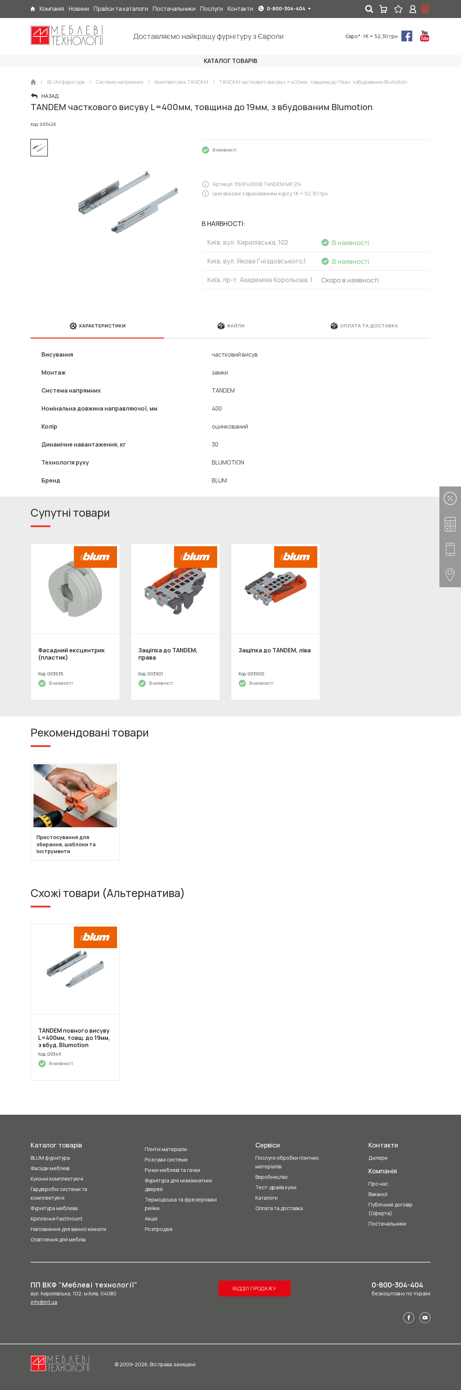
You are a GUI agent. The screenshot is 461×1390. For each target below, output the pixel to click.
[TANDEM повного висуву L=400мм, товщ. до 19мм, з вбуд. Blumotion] (75, 969)
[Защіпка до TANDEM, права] (175, 589)
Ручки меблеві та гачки (172, 1170)
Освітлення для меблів (58, 1239)
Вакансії (378, 1194)
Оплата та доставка (279, 1208)
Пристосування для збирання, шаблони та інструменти (66, 844)
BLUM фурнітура (50, 1157)
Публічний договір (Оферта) (390, 1209)
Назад (50, 96)
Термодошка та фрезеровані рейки (181, 1204)
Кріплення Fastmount (56, 1218)
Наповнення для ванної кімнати (68, 1229)
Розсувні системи (166, 1159)
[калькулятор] (425, 9)
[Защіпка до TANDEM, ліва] (275, 589)
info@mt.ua (44, 1302)
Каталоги (266, 1197)
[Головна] (33, 8)
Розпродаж (159, 1229)
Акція (151, 1218)
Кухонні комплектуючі (57, 1178)
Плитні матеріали (166, 1149)
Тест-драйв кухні (275, 1187)
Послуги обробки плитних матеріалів (287, 1162)
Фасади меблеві (50, 1168)
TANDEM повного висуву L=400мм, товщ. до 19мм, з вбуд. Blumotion (74, 1038)
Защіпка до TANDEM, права (168, 653)
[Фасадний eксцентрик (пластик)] (75, 589)
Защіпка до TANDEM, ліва (274, 650)
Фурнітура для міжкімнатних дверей (178, 1184)
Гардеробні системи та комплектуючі (59, 1193)
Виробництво (271, 1176)
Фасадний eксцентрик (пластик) (71, 653)
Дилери (378, 1157)
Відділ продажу (254, 1288)
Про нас (378, 1183)
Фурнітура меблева (54, 1208)
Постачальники (387, 1223)
